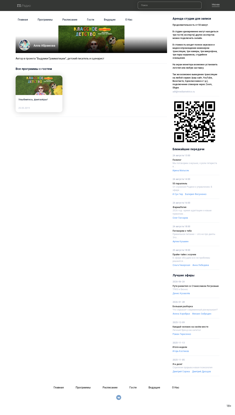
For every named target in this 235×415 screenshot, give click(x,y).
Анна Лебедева (200, 265)
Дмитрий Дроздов (201, 371)
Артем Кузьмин (181, 241)
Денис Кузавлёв (181, 293)
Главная (23, 19)
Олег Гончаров (180, 218)
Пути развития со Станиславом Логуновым (196, 286)
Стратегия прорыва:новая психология (192, 367)
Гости (90, 19)
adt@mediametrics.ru (184, 91)
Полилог (177, 160)
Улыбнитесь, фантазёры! (33, 99)
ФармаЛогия (179, 207)
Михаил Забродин (201, 313)
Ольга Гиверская (181, 265)
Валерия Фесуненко (195, 194)
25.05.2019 (24, 108)
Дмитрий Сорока (181, 371)
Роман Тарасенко (182, 334)
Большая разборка (183, 306)
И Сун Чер (178, 194)
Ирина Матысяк (181, 170)
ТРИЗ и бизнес (180, 289)
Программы (45, 19)
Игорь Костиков (181, 351)
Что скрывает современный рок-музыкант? (195, 309)
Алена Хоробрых (181, 313)
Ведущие (109, 19)
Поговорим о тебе (182, 231)
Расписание (69, 19)
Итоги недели (180, 347)
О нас (128, 19)
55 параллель (180, 183)
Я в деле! (177, 364)
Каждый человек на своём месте (190, 327)
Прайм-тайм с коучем (184, 254)
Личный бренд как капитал (187, 330)
